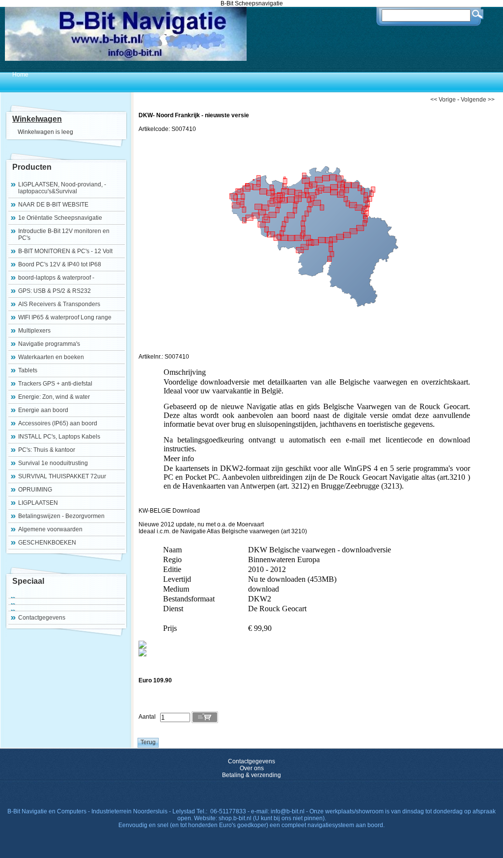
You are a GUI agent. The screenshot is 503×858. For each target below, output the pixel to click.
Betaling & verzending (251, 775)
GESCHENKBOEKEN (47, 542)
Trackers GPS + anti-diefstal (55, 383)
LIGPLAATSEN (38, 502)
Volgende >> (478, 99)
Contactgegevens (41, 617)
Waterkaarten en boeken (51, 357)
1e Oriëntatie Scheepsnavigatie (60, 217)
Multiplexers (34, 330)
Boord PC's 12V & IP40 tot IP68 (59, 264)
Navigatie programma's (49, 343)
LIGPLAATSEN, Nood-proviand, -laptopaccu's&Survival (62, 188)
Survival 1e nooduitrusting (53, 463)
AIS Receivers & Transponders (59, 304)
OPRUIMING (35, 489)
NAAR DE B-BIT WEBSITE (53, 204)
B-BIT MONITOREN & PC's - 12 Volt (65, 251)
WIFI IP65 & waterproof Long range (65, 317)
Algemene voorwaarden (50, 529)
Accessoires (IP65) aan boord (57, 423)
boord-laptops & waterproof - (56, 277)
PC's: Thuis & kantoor (46, 449)
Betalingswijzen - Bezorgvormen (61, 516)
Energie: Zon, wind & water (54, 396)
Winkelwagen (37, 119)
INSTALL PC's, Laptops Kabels (59, 436)
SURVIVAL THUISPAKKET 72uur (62, 476)
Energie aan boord (43, 410)
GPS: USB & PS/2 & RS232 (54, 290)
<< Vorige (443, 99)
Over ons (252, 768)
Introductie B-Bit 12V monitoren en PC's (64, 234)
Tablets (27, 370)
